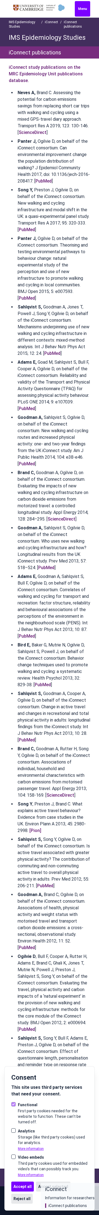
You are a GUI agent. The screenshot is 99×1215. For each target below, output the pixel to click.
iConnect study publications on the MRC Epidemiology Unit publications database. (46, 74)
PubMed (43, 181)
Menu (82, 9)
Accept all (22, 1186)
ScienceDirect (32, 132)
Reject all (22, 1198)
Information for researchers (70, 1198)
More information (31, 1149)
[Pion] (35, 830)
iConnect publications (67, 1205)
